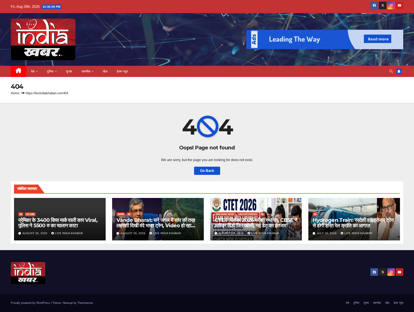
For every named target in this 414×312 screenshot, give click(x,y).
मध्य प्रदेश (30, 214)
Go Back (207, 170)
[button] (391, 71)
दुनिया (51, 71)
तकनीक (87, 71)
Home (15, 93)
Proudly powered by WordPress (31, 302)
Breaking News (225, 214)
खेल (105, 71)
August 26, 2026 (35, 233)
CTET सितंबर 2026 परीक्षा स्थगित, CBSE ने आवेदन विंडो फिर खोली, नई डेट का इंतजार (256, 223)
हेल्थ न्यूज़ (122, 71)
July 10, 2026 (327, 233)
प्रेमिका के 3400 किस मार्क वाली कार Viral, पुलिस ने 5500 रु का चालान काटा (57, 223)
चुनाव (69, 71)
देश (33, 71)
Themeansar (85, 302)
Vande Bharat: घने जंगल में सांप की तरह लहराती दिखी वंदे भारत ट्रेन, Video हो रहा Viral (155, 225)
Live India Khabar (69, 233)
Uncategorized (247, 214)
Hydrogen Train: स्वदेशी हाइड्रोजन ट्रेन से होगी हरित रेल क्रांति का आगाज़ (353, 223)
